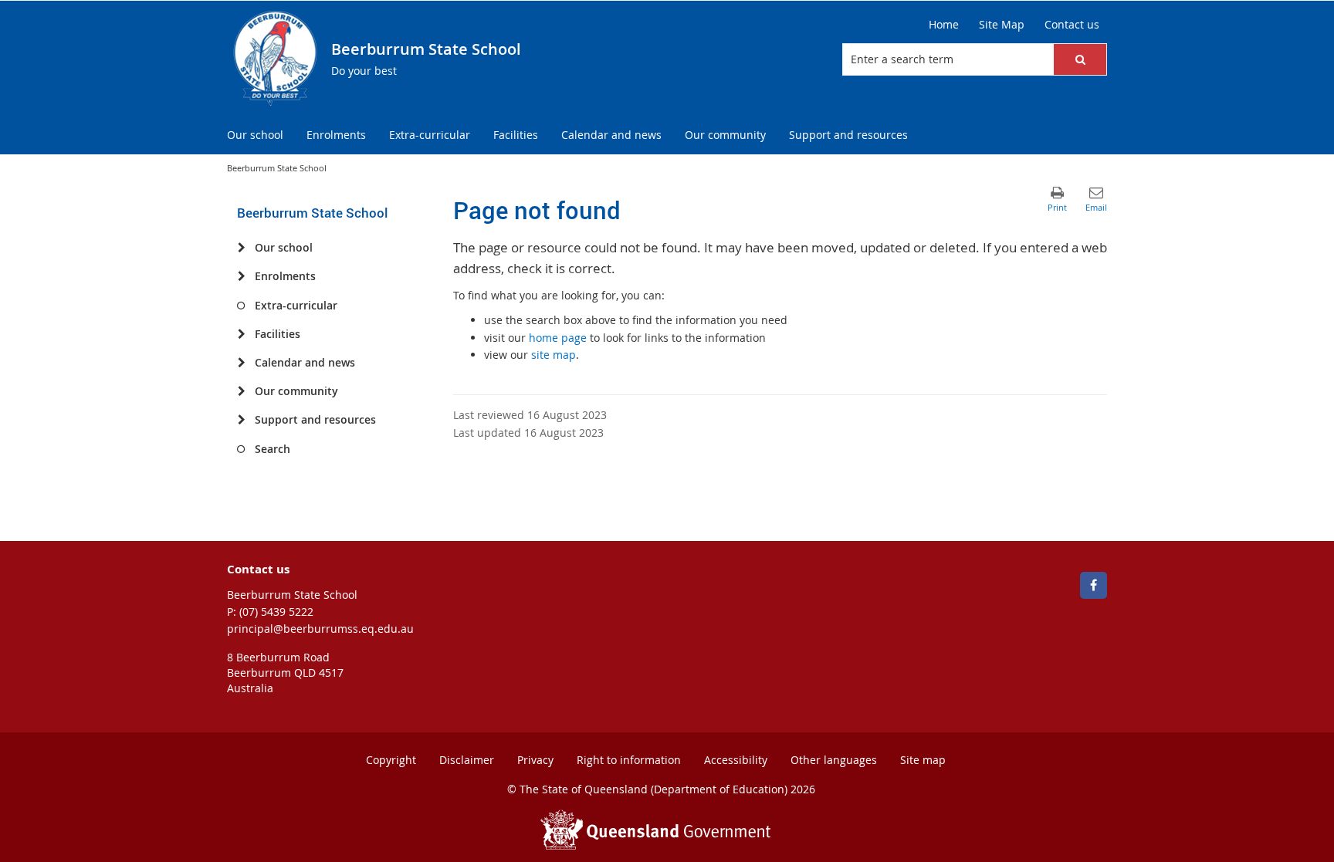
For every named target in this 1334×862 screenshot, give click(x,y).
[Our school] (241, 248)
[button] (1080, 59)
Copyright (391, 759)
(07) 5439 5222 (276, 611)
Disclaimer (466, 759)
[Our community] (241, 391)
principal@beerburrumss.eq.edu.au (320, 628)
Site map (923, 759)
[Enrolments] (241, 276)
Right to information (629, 759)
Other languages (834, 759)
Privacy (535, 759)
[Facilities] (241, 334)
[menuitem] (255, 135)
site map (553, 354)
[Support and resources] (241, 420)
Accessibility (735, 759)
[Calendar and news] (241, 363)
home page (558, 337)
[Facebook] (1093, 585)
